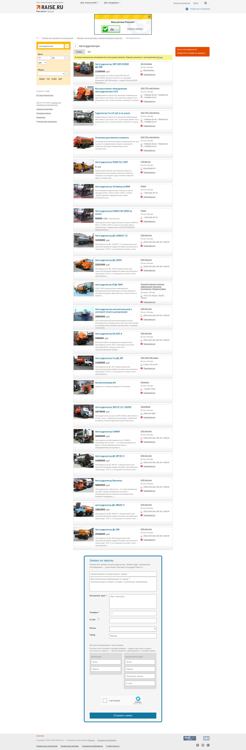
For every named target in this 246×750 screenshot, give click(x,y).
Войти (195, 3)
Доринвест (145, 382)
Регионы (91, 740)
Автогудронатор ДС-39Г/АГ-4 (109, 456)
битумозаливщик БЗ (105, 382)
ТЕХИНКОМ (145, 407)
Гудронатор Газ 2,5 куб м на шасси (112, 113)
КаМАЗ (42, 79)
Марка (41, 70)
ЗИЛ (60, 79)
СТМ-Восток (145, 162)
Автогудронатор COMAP (107, 431)
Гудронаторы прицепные (46, 122)
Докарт (143, 186)
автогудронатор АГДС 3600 (109, 284)
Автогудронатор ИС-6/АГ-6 (108, 333)
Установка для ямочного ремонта (112, 137)
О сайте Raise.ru (113, 746)
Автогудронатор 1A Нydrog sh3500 (112, 186)
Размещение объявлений (46, 746)
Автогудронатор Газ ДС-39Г (109, 358)
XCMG (54, 79)
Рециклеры (40, 117)
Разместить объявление (200, 9)
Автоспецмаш (146, 64)
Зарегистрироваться (182, 3)
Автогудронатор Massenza (108, 480)
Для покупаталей (89, 2)
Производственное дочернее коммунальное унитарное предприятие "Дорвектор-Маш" (153, 286)
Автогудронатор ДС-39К (107, 529)
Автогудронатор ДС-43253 (108, 260)
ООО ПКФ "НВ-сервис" (150, 358)
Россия (160, 57)
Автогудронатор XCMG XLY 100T (111, 162)
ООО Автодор (146, 235)
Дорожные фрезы (43, 113)
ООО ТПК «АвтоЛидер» (150, 88)
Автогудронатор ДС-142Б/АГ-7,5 (111, 235)
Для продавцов (111, 2)
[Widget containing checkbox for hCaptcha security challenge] (122, 700)
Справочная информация (92, 746)
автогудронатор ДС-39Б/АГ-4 (109, 505)
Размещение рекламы (70, 746)
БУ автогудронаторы (44, 95)
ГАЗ (48, 79)
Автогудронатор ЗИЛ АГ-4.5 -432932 (113, 407)
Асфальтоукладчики (44, 109)
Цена (40, 54)
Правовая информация (106, 740)
